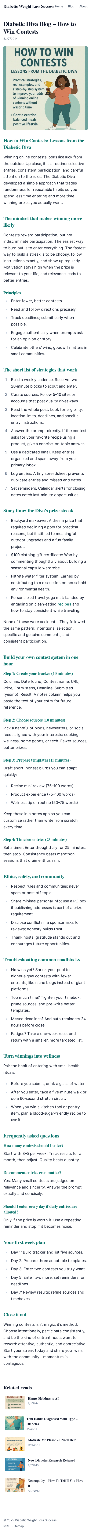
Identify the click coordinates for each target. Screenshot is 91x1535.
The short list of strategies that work (40, 369)
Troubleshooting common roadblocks (41, 959)
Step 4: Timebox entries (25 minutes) (35, 839)
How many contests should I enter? (33, 1145)
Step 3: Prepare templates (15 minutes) (36, 760)
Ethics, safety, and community (34, 876)
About (83, 6)
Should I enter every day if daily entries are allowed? (40, 1209)
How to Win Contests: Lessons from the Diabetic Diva (43, 144)
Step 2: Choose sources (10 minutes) (34, 720)
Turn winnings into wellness (31, 1055)
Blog (71, 6)
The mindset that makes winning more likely (42, 221)
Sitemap (18, 1526)
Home (59, 6)
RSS (6, 1526)
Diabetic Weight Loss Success (28, 6)
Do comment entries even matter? (32, 1172)
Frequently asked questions (31, 1135)
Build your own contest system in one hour (40, 660)
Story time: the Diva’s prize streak (38, 510)
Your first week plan (24, 1242)
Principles (12, 293)
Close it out (14, 1314)
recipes (64, 604)
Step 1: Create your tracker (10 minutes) (38, 673)
